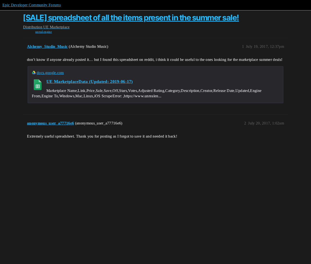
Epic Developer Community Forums (31, 5)
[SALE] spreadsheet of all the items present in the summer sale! (131, 17)
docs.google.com (50, 73)
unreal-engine (43, 31)
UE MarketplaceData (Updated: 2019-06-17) (89, 81)
